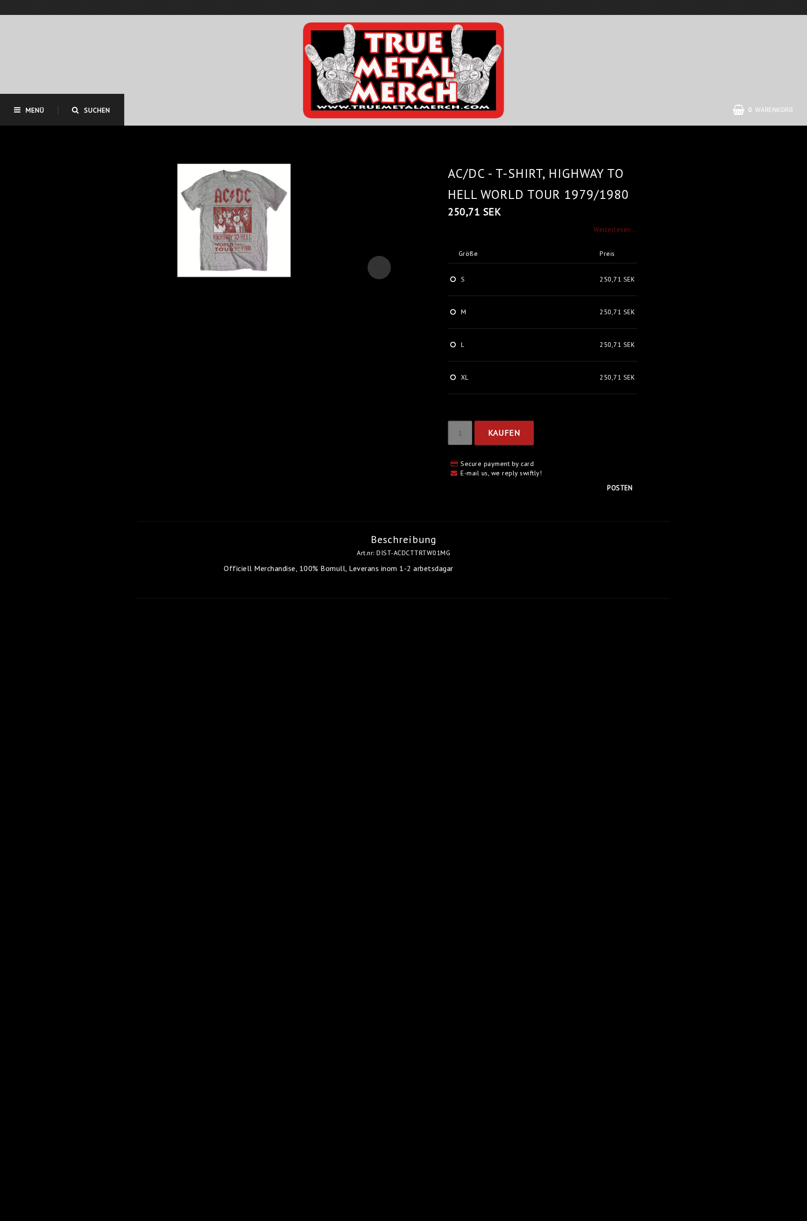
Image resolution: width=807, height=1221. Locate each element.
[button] (379, 267)
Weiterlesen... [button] (615, 229)
